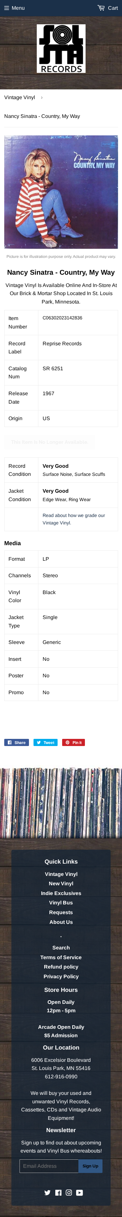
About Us (61, 922)
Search (61, 947)
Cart (112, 8)
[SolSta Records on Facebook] (58, 1193)
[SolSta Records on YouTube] (79, 1193)
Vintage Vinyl (19, 97)
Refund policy (61, 967)
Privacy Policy (61, 976)
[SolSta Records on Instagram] (69, 1193)
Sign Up (90, 1166)
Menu (18, 8)
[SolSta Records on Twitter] (47, 1193)
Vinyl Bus (61, 902)
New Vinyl (61, 883)
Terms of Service (61, 957)
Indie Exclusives (61, 893)
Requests (61, 912)
